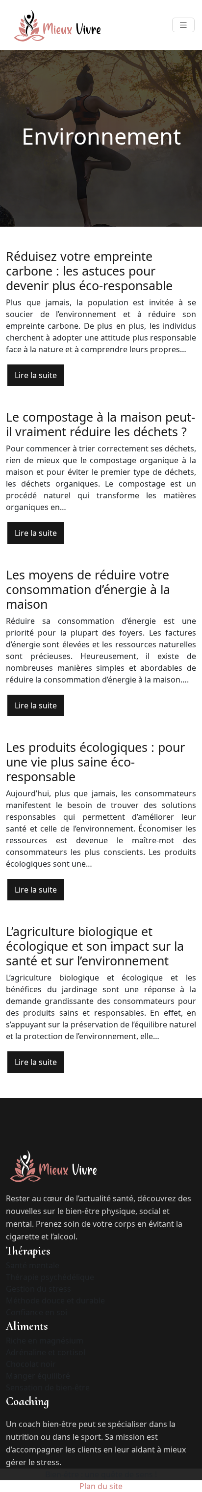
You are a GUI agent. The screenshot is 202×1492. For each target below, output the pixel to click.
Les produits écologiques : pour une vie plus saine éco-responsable (95, 762)
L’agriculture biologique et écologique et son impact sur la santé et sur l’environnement (95, 946)
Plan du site (101, 1486)
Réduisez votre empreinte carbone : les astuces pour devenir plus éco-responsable (89, 271)
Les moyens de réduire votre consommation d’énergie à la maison (88, 589)
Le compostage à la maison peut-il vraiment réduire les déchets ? (100, 424)
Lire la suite (36, 375)
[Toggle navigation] (183, 25)
